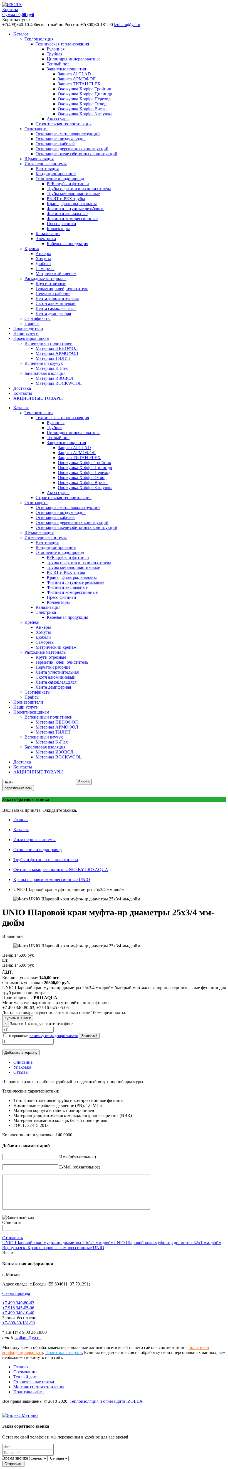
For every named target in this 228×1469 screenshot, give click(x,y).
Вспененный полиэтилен (48, 343)
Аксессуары (58, 118)
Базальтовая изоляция (44, 373)
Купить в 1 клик (17, 1018)
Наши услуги (26, 333)
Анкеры (43, 253)
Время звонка (15, 1458)
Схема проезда (16, 1293)
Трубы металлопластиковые (73, 193)
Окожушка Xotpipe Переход (84, 98)
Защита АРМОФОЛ (77, 79)
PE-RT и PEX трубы (66, 198)
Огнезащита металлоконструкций (68, 133)
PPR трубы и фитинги (68, 183)
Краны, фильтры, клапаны (72, 203)
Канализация (48, 233)
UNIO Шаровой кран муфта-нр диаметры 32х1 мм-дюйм (167, 1242)
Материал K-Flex (52, 368)
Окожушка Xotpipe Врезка (83, 108)
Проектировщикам (31, 338)
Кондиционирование (56, 173)
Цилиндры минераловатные (73, 59)
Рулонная (56, 49)
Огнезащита (36, 128)
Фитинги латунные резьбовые (75, 208)
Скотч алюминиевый (56, 303)
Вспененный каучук (43, 363)
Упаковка (22, 1067)
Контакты (22, 393)
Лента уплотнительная (57, 298)
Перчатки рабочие (53, 293)
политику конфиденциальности (53, 1036)
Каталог (21, 34)
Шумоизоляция (39, 158)
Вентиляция (47, 168)
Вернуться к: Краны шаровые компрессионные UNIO (53, 1247)
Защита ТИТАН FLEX (79, 84)
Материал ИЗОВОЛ (54, 378)
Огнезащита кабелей (55, 143)
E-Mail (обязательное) (79, 1167)
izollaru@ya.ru (127, 24)
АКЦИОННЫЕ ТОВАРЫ (38, 398)
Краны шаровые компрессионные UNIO (51, 879)
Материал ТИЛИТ (53, 358)
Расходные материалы (45, 278)
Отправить (12, 1237)
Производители (28, 328)
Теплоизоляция (38, 39)
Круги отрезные (51, 283)
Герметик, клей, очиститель (62, 288)
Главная (20, 819)
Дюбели (43, 263)
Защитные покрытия (66, 69)
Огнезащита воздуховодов (61, 138)
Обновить (11, 1222)
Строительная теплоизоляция (63, 123)
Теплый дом (24, 1376)
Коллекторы (58, 228)
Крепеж (31, 248)
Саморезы (45, 268)
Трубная (54, 54)
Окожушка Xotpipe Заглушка (85, 113)
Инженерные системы (45, 163)
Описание (23, 1062)
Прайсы (31, 323)
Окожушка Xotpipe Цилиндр (85, 93)
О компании (25, 1371)
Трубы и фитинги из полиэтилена (79, 188)
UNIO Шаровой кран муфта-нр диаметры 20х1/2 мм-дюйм (57, 1242)
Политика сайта (28, 1391)
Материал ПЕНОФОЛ (57, 348)
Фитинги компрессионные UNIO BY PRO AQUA (60, 869)
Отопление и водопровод (60, 178)
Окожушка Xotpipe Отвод (82, 103)
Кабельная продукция (67, 243)
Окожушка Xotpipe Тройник (84, 88)
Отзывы (21, 1072)
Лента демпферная (53, 313)
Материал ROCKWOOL (59, 383)
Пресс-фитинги (61, 223)
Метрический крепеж (56, 273)
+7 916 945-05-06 (18, 1307)
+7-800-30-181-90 (18, 1322)
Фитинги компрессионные (72, 218)
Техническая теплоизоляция (62, 44)
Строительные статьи (33, 1381)
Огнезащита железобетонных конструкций (76, 153)
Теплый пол (58, 64)
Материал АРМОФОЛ (57, 353)
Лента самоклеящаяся (56, 308)
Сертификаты (37, 318)
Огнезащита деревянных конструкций (72, 148)
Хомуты (43, 258)
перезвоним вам (18, 788)
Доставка (22, 388)
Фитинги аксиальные (67, 213)
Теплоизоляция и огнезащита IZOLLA (106, 1401)
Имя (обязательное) (77, 1156)
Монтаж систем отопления (38, 1386)
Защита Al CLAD (74, 74)
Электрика (46, 238)
